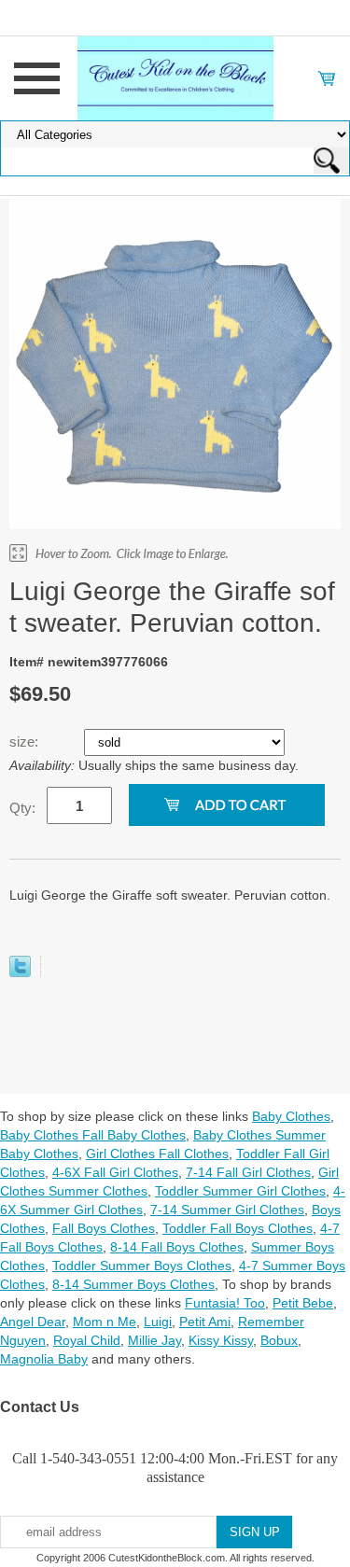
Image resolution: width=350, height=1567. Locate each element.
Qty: (22, 808)
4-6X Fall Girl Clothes (115, 1172)
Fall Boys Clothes (103, 1228)
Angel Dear (32, 1321)
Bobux (279, 1340)
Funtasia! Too (225, 1302)
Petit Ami (205, 1321)
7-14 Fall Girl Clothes (248, 1172)
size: (25, 741)
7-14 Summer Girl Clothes (227, 1209)
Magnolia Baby (44, 1358)
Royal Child (86, 1340)
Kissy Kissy (221, 1340)
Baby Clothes (291, 1116)
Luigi (158, 1321)
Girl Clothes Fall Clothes (157, 1153)
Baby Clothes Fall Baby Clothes (93, 1134)
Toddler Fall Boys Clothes (237, 1228)
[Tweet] (20, 972)
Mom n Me (104, 1321)
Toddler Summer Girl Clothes (240, 1190)
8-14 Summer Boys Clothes (133, 1284)
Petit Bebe (303, 1302)
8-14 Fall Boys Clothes (177, 1246)
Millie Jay (154, 1340)
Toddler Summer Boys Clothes (141, 1265)
